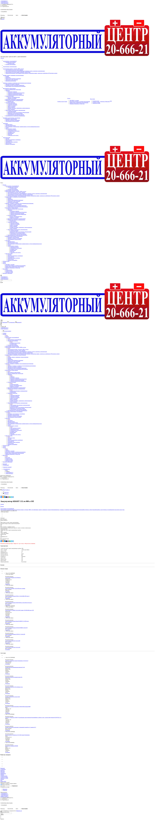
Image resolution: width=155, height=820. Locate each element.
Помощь (2, 774)
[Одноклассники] (3, 497)
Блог (1, 780)
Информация (3, 773)
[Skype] (11, 497)
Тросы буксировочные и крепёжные (15, 255)
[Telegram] (13, 497)
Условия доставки (9, 271)
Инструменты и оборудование (11, 207)
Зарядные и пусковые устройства (14, 204)
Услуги (4, 263)
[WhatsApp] (9, 497)
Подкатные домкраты (14, 211)
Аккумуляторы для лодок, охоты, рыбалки (16, 192)
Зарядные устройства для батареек (15, 238)
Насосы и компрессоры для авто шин (15, 208)
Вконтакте (6, 492)
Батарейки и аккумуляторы (13, 237)
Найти (2, 814)
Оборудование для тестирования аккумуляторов (18, 206)
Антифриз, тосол (13, 249)
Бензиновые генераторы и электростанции (16, 218)
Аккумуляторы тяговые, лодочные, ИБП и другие (15, 191)
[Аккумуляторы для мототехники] (30, 65)
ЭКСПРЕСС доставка (9, 264)
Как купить (5, 268)
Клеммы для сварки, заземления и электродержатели (21, 227)
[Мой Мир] (4, 497)
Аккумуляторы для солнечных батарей (18, 233)
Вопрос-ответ (3, 781)
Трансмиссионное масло (13, 242)
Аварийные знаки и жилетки (14, 257)
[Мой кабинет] (1, 275)
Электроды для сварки (14, 224)
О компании (3, 769)
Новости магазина (6, 784)
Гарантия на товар (9, 272)
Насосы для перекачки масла (16, 216)
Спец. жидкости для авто (13, 245)
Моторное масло (11, 241)
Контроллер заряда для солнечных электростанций (20, 231)
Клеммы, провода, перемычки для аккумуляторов (15, 196)
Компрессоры (13, 220)
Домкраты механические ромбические (18, 214)
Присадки (12, 251)
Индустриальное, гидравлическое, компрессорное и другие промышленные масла (25, 243)
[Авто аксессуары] (30, 136)
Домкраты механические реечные (17, 213)
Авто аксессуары (9, 253)
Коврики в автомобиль (12, 260)
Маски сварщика (13, 226)
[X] (6, 497)
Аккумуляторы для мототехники (12, 190)
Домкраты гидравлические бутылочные (18, 212)
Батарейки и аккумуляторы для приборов (14, 236)
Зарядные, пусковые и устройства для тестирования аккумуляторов (19, 203)
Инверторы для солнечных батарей (17, 232)
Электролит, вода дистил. (15, 252)
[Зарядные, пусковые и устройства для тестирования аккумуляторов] (30, 81)
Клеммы (9, 197)
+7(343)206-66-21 (4, 1)
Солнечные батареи (14, 230)
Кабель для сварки (14, 225)
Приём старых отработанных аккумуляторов (14, 266)
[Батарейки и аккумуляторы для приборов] (30, 116)
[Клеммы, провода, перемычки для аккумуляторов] (30, 74)
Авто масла (8, 240)
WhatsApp (6, 493)
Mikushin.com (19, 810)
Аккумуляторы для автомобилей (12, 185)
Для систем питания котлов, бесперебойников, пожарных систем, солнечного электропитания (27, 193)
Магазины (2, 771)
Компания (2, 768)
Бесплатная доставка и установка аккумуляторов (15, 265)
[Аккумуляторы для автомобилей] (30, 60)
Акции (4, 262)
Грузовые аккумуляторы (13, 189)
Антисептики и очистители (16, 248)
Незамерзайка (13, 250)
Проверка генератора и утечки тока (12, 267)
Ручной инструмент (12, 215)
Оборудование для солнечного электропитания (18, 229)
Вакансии (2, 770)
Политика (2, 772)
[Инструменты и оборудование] (30, 87)
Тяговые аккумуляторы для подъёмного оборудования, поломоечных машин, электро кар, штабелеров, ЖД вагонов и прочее (34, 195)
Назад (6, 335)
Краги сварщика (13, 228)
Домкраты (10, 209)
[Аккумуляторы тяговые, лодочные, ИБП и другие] (30, 67)
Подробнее (7, 584)
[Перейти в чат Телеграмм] (14, 15)
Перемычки (10, 199)
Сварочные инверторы (13, 221)
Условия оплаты (8, 269)
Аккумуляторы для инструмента (14, 239)
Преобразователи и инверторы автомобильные (17, 235)
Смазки (9, 244)
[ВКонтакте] (1, 497)
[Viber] (8, 497)
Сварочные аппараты (14, 223)
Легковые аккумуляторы (13, 187)
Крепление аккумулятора (13, 202)
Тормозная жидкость (14, 247)
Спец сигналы (11, 259)
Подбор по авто (13, 188)
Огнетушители (11, 256)
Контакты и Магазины (7, 273)
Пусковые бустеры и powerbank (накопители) (17, 205)
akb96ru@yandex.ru (6, 489)
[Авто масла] (30, 122)
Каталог (4, 184)
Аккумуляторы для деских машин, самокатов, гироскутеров (20, 194)
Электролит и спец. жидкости (14, 201)
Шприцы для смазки (14, 217)
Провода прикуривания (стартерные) (15, 200)
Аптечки (9, 254)
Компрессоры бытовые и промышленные (16, 219)
